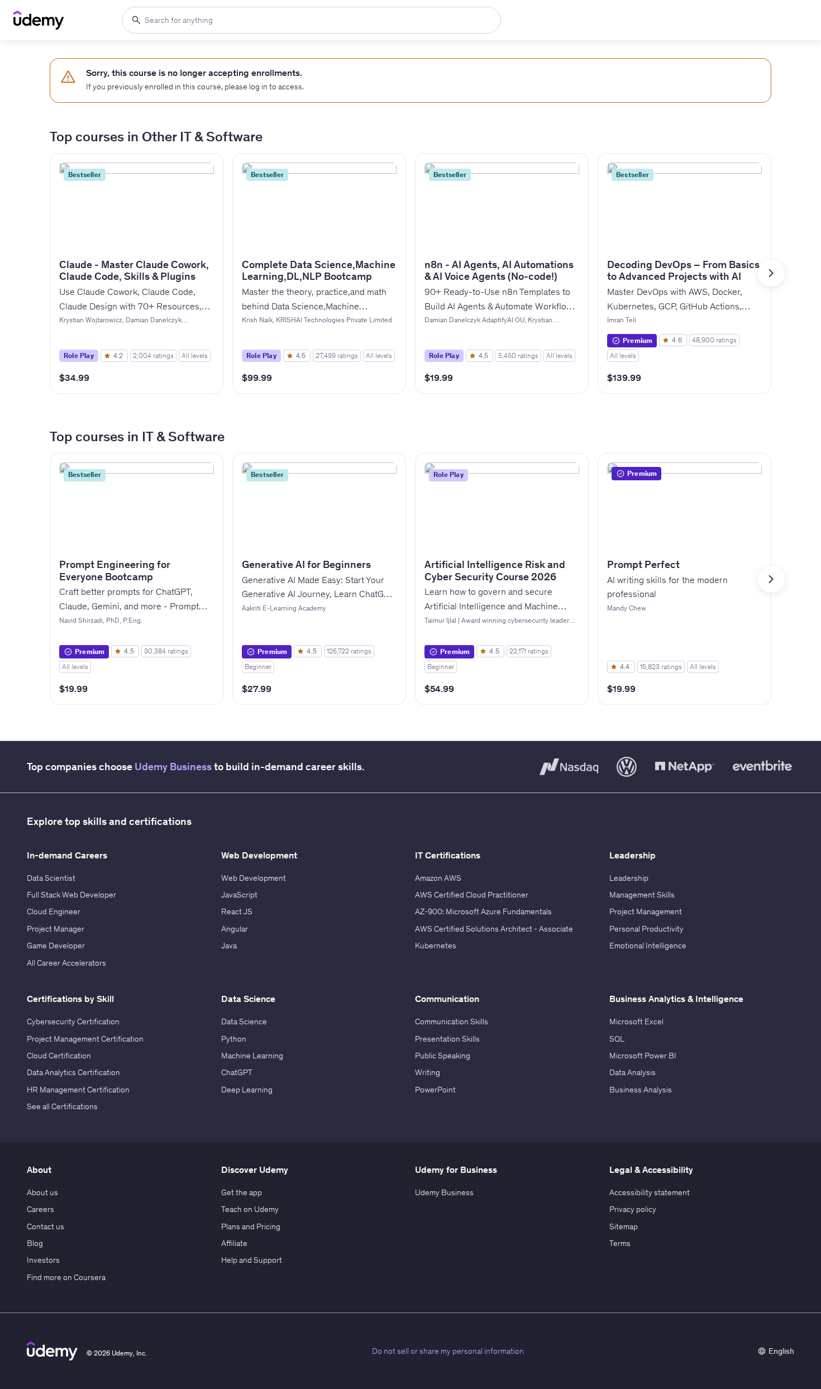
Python (233, 1039)
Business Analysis (640, 1090)
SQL (616, 1039)
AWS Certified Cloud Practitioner (471, 895)
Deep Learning (247, 1090)
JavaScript (239, 895)
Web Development (253, 878)
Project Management (645, 911)
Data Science (244, 1021)
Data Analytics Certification (73, 1072)
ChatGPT (236, 1072)
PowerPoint (435, 1090)
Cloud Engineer (53, 911)
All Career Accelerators (66, 963)
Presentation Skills (447, 1039)
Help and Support (251, 1260)
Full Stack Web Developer (71, 895)
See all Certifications (62, 1106)
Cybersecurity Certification (73, 1021)
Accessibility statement (649, 1192)
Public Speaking (442, 1056)
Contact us (45, 1226)
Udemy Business (173, 766)
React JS (236, 911)
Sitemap (623, 1226)
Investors (43, 1260)
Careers (40, 1209)
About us (42, 1192)
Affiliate (234, 1243)
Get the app (241, 1192)
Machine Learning (252, 1056)
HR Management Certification (78, 1090)
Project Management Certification (85, 1039)
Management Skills (642, 895)
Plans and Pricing (250, 1226)
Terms (620, 1243)
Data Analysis (632, 1072)
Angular (234, 929)
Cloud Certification (59, 1056)
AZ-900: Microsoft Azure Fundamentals (483, 911)
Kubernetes (435, 946)
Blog (35, 1243)
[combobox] (311, 20)
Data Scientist (51, 878)
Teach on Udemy (250, 1209)
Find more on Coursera (66, 1277)
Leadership (628, 878)
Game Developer (56, 946)
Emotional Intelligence (647, 946)
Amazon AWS (438, 878)
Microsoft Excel (636, 1021)
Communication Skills (451, 1021)
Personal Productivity (646, 929)
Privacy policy (632, 1209)
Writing (427, 1072)
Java (229, 946)
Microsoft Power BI (642, 1056)
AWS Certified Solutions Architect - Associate (494, 929)
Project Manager (55, 929)
